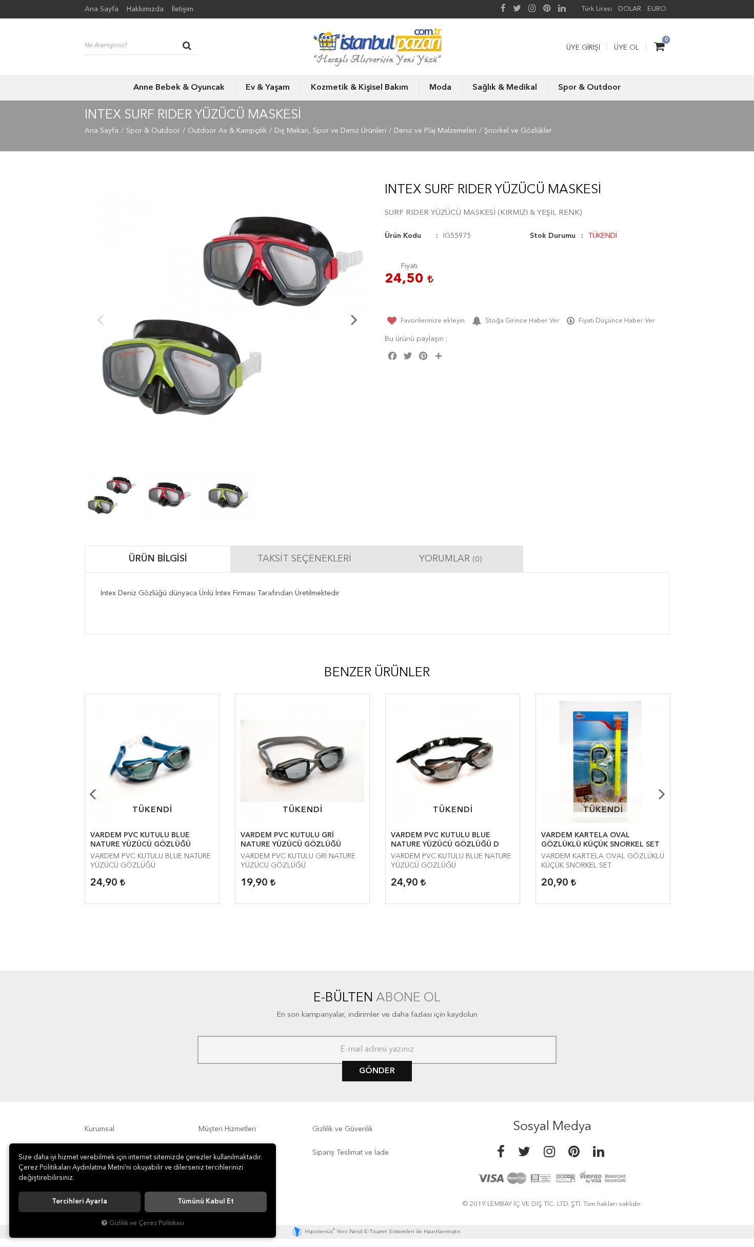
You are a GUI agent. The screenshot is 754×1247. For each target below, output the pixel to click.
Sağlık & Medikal (504, 88)
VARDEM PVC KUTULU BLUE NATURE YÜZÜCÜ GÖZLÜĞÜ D (445, 840)
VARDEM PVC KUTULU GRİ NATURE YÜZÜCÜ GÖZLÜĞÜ (291, 840)
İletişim (182, 9)
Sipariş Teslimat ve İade (350, 1152)
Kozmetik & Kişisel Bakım (359, 88)
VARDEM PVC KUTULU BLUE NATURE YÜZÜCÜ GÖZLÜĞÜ (140, 840)
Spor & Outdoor (589, 88)
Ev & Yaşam (268, 88)
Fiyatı (409, 266)
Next (354, 319)
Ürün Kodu (403, 235)
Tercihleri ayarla (79, 1201)
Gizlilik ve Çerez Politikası (146, 1223)
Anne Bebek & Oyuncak (179, 88)
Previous (100, 319)
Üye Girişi (583, 47)
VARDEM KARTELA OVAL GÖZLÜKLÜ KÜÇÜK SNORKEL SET (600, 840)
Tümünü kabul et (205, 1201)
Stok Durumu (553, 235)
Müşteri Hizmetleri (227, 1129)
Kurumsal (99, 1129)
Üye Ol (626, 47)
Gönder (377, 1071)
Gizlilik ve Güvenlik (342, 1129)
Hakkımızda (145, 9)
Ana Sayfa (101, 9)
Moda (440, 88)
